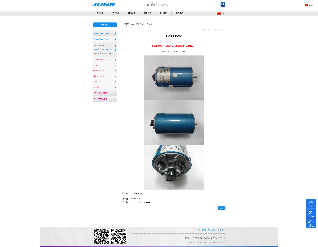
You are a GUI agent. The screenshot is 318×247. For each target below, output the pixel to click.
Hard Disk (96, 87)
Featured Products (101, 33)
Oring (95, 65)
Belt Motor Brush (136, 199)
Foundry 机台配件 (100, 93)
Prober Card (97, 81)
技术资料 (163, 13)
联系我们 (179, 13)
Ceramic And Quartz (100, 60)
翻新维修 (131, 13)
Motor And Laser (98, 70)
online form (137, 193)
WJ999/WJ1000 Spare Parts (102, 49)
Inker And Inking (98, 76)
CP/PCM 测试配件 (100, 99)
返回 (222, 208)
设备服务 (147, 13)
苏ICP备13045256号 (218, 238)
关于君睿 (100, 13)
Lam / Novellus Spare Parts (102, 53)
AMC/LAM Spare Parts (100, 39)
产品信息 (115, 13)
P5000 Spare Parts (99, 45)
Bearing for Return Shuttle (140, 202)
